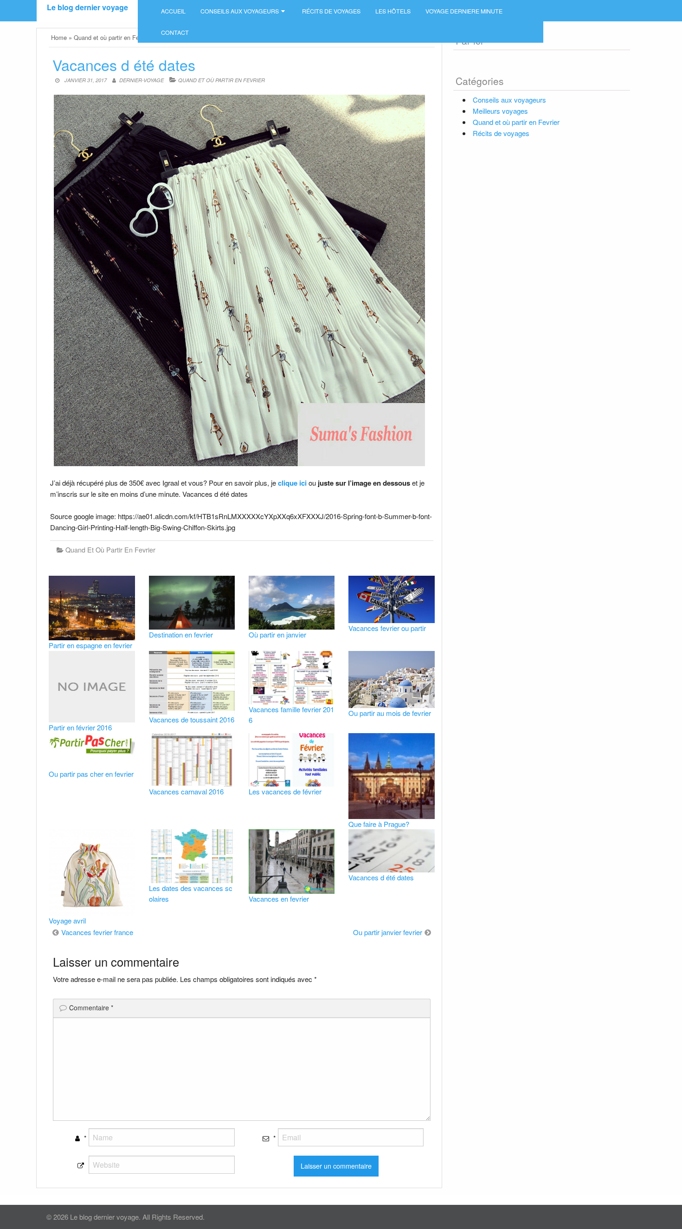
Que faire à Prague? (378, 824)
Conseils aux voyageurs (239, 11)
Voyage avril (67, 920)
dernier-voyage (141, 80)
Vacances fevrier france (97, 932)
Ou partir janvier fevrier (387, 932)
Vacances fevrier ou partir (387, 628)
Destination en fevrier (181, 634)
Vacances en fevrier (279, 899)
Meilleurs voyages (500, 111)
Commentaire (91, 1007)
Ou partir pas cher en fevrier (91, 774)
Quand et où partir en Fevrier (221, 80)
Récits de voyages (331, 11)
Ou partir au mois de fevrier (389, 713)
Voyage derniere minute (463, 11)
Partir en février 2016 (80, 727)
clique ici (292, 483)
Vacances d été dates (381, 877)
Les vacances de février (285, 791)
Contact (175, 32)
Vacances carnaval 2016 (186, 791)
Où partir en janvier (277, 634)
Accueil (173, 11)
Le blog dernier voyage (87, 7)
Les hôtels (393, 11)
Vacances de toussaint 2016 (191, 719)
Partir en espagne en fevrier (90, 645)
